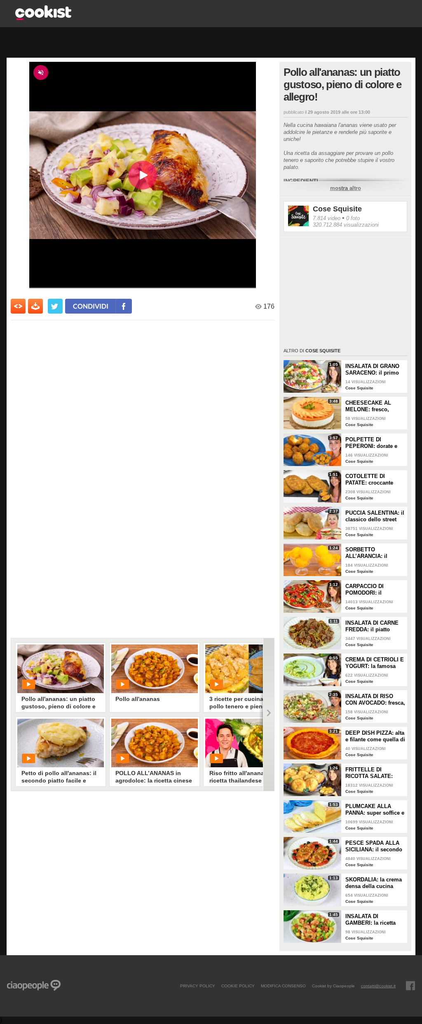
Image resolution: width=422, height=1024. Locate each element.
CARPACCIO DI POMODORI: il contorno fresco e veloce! (367, 589)
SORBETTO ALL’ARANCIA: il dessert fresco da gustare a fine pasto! (371, 553)
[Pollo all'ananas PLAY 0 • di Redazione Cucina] (154, 668)
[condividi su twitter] (55, 306)
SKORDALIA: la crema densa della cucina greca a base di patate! (374, 883)
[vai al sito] (43, 17)
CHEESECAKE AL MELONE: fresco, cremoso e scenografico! (368, 406)
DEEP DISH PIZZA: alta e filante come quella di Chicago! (375, 736)
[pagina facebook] (410, 985)
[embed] (18, 306)
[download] (35, 306)
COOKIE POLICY (238, 986)
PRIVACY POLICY (197, 986)
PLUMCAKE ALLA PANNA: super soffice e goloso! (374, 809)
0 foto (353, 218)
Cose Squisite (337, 209)
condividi (90, 306)
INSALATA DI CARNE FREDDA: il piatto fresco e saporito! (372, 626)
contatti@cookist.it (378, 986)
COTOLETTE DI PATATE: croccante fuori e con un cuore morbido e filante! (371, 479)
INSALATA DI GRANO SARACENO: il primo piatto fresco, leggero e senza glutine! (374, 369)
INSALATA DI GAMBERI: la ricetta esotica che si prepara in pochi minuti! (373, 919)
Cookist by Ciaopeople (333, 986)
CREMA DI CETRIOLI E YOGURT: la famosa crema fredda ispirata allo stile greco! (374, 663)
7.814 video (326, 218)
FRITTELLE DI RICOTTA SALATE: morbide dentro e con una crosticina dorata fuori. (373, 773)
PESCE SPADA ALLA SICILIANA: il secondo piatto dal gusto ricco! (373, 846)
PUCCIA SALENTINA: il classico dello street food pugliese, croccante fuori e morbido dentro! (374, 516)
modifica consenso (283, 986)
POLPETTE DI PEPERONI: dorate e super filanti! (371, 443)
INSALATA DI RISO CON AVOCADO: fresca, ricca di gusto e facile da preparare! (375, 699)
